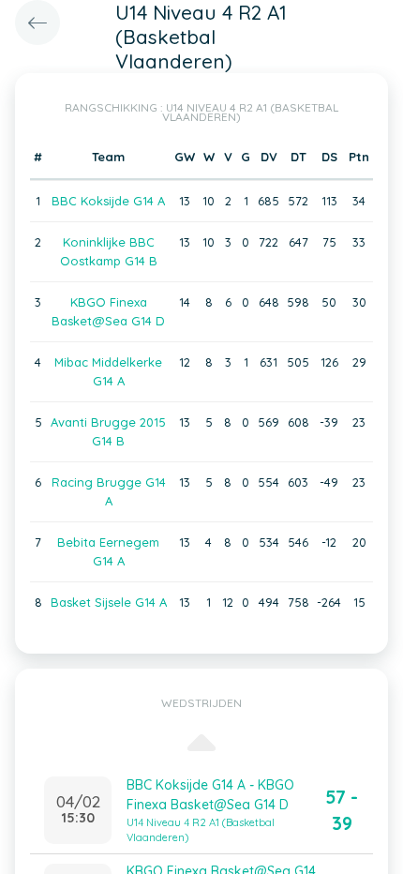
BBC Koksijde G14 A (108, 200)
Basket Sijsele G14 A (109, 602)
